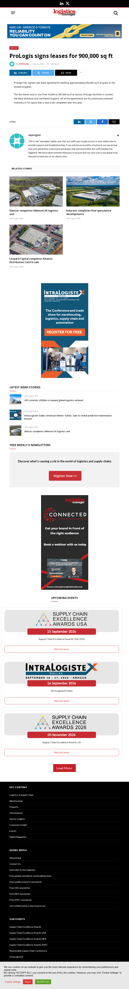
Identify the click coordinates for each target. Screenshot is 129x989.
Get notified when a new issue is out (27, 905)
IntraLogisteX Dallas (62, 690)
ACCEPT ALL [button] (43, 982)
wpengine (24, 64)
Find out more (61, 649)
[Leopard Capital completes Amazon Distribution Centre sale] (36, 240)
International (15, 813)
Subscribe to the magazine (22, 869)
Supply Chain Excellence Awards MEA (27, 938)
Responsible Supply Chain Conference (28, 950)
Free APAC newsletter (20, 899)
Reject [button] (28, 982)
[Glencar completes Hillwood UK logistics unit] (36, 191)
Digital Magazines (18, 837)
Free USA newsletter (19, 887)
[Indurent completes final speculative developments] (93, 191)
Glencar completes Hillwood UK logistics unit (33, 212)
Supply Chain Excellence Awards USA (27, 932)
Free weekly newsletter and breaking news (30, 875)
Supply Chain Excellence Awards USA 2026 (62, 638)
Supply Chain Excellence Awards (25, 926)
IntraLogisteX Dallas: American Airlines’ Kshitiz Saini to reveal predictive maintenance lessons (68, 417)
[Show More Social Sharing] (81, 73)
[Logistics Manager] (64, 13)
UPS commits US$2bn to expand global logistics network (53, 400)
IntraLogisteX (16, 956)
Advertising (15, 858)
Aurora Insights (17, 819)
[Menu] (13, 12)
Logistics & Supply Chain (21, 795)
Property (13, 807)
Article (14, 48)
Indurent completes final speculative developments (88, 212)
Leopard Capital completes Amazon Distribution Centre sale (31, 260)
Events (12, 831)
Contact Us (15, 863)
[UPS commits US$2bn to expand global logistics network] (15, 399)
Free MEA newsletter (20, 893)
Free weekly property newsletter (25, 881)
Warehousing (15, 801)
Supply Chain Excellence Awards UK (61, 742)
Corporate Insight (18, 825)
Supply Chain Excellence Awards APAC (28, 944)
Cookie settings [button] (13, 982)
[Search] (115, 12)
